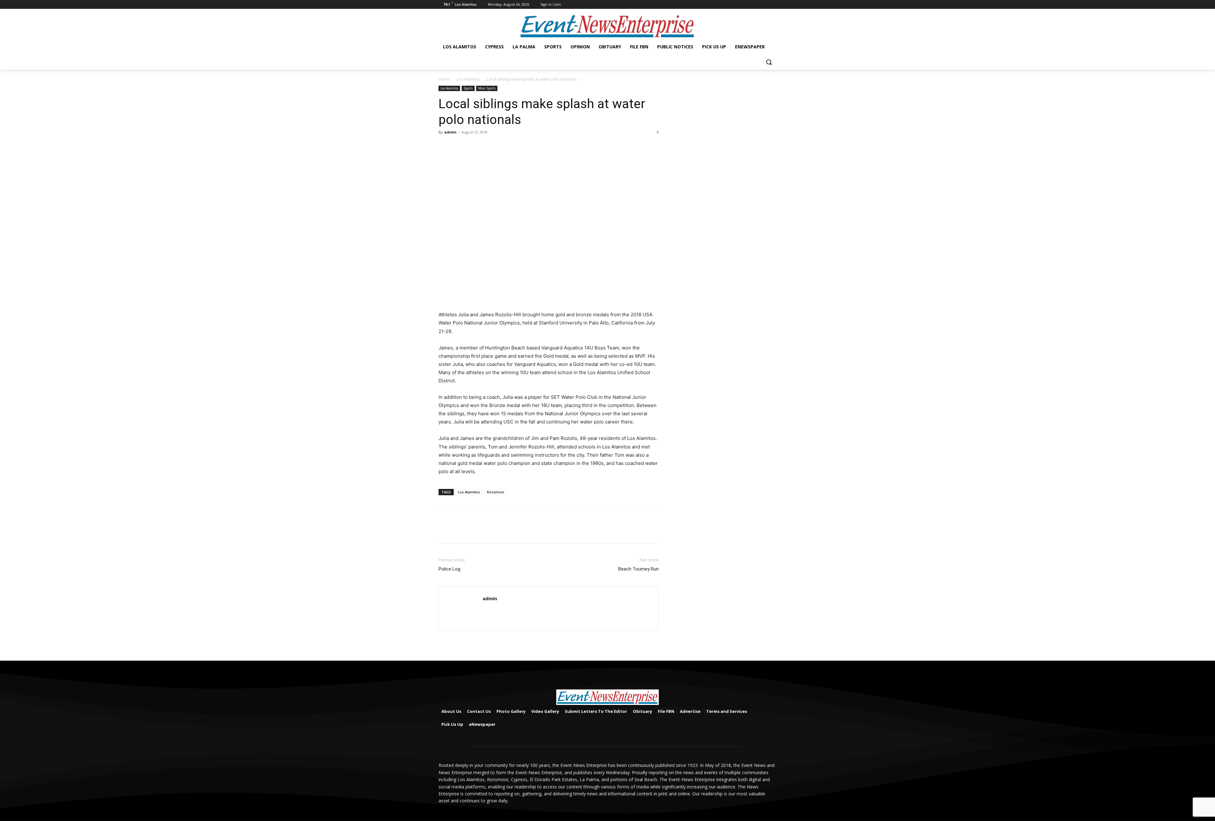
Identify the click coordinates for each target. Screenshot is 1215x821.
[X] (459, 146)
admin (450, 132)
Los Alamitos (468, 79)
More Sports (486, 88)
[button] (768, 62)
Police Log (449, 569)
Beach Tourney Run (638, 569)
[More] (503, 146)
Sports (468, 88)
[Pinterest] (474, 146)
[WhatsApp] (488, 146)
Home (444, 79)
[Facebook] (772, 4)
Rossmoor (496, 492)
